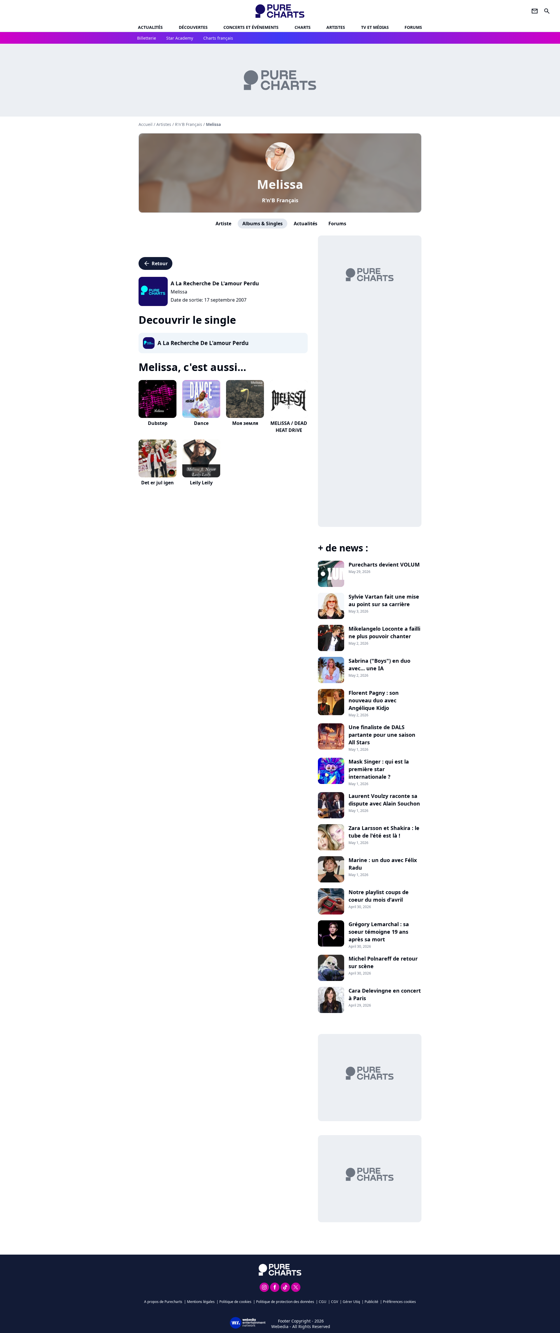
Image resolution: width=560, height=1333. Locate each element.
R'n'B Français (280, 200)
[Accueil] (280, 11)
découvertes (193, 27)
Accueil (146, 124)
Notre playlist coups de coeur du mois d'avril (379, 896)
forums (413, 27)
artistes (335, 27)
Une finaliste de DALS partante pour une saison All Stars (382, 735)
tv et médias (375, 27)
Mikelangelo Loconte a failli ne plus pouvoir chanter (384, 632)
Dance (201, 423)
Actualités (150, 27)
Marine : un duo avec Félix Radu (383, 864)
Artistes (163, 124)
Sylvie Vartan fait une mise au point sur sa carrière (384, 600)
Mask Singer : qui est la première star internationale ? (379, 769)
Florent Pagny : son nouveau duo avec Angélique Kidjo (374, 700)
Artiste (223, 223)
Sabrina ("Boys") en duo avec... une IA (379, 664)
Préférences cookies (399, 1301)
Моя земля (245, 423)
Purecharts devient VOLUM (384, 564)
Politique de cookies (235, 1301)
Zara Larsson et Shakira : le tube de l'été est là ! (384, 831)
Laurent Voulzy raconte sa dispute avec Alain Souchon (384, 799)
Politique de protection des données (285, 1301)
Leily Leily (201, 482)
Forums (337, 223)
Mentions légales (201, 1301)
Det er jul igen (157, 482)
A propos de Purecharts (163, 1301)
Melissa (280, 184)
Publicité (371, 1301)
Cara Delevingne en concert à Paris (385, 994)
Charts (303, 27)
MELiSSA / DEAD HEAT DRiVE (288, 426)
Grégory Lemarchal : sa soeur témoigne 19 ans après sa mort (379, 932)
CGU (322, 1301)
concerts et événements (251, 27)
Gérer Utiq (351, 1301)
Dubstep (157, 423)
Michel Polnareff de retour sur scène (383, 962)
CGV (334, 1301)
